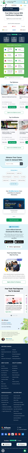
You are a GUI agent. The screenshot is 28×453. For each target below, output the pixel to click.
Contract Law (16, 176)
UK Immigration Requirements (19, 415)
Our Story (3, 366)
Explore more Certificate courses (14, 147)
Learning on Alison (4, 379)
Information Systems (11, 173)
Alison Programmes (4, 388)
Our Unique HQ (4, 372)
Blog (2, 381)
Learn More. (14, 238)
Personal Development (16, 354)
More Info (5, 107)
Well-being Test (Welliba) (6, 406)
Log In (25, 5)
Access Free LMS (17, 395)
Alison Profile (16, 400)
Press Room (3, 383)
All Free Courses (15, 372)
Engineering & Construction (6, 351)
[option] (9, 97)
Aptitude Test (4, 404)
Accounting (23, 176)
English (2, 354)
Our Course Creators (5, 377)
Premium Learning (15, 381)
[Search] (2, 4)
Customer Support (23, 429)
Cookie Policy (21, 448)
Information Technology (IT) (6, 358)
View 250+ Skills (13, 183)
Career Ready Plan (4, 400)
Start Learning (12, 107)
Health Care (19, 173)
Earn (22, 9)
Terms (11, 448)
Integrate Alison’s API (17, 406)
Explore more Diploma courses (14, 112)
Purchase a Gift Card (16, 383)
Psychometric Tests (5, 402)
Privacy (8, 448)
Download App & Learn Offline (19, 404)
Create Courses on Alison (18, 402)
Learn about (6, 326)
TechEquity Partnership (18, 413)
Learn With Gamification (18, 409)
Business (3, 349)
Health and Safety (21, 180)
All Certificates (15, 368)
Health (2, 356)
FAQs (20, 427)
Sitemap (25, 448)
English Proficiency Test (6, 411)
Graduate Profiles (15, 377)
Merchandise (16, 420)
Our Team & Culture (4, 370)
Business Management (7, 176)
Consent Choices (15, 448)
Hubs (13, 379)
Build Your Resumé (4, 395)
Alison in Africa (4, 386)
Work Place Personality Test (7, 409)
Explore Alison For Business (14, 282)
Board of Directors (4, 368)
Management (13, 180)
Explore (1, 5)
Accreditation (14, 366)
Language (14, 349)
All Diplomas (14, 370)
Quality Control (6, 180)
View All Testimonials (14, 220)
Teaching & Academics (16, 358)
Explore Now (8, 311)
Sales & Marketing (15, 356)
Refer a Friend (16, 411)
